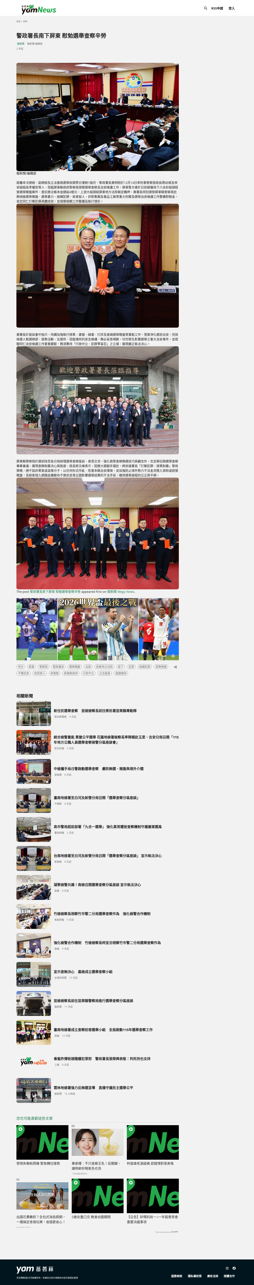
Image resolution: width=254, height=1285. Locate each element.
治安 (88, 667)
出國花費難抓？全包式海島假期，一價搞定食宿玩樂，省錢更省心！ (41, 1219)
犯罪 (131, 667)
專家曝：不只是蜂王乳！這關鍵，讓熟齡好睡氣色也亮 (96, 1166)
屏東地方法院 (104, 667)
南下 (120, 667)
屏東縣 (54, 673)
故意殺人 (39, 673)
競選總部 (120, 673)
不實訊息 (23, 673)
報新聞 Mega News (120, 592)
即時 (25, 21)
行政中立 (88, 673)
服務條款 (176, 1276)
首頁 (18, 21)
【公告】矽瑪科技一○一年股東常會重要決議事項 (152, 1219)
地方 (20, 667)
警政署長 (58, 667)
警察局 (43, 667)
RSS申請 (217, 8)
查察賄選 (161, 667)
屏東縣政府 (71, 673)
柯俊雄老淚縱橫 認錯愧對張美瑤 (150, 1163)
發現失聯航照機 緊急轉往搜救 (38, 1163)
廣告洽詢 (212, 1276)
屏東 (31, 667)
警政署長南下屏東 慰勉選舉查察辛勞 (55, 592)
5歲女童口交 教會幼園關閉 (91, 1217)
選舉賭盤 (74, 667)
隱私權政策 (195, 1276)
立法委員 (104, 673)
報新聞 (20, 43)
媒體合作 (229, 1276)
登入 (232, 8)
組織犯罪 (144, 667)
